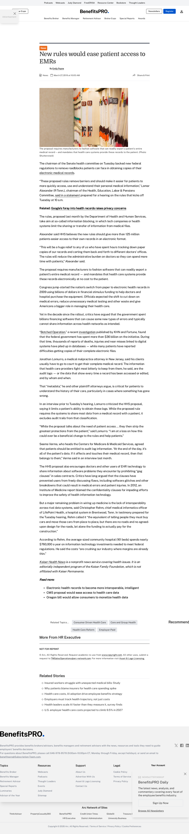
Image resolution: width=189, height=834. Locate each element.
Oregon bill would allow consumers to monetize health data (87, 597)
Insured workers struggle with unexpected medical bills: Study (82, 682)
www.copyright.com (112, 655)
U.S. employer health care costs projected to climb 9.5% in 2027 (83, 710)
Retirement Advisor (10, 781)
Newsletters (154, 11)
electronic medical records (56, 173)
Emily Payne (58, 68)
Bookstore (121, 3)
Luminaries (6, 790)
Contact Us (81, 786)
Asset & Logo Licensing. (132, 658)
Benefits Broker (8, 772)
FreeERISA (89, 3)
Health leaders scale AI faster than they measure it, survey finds (83, 704)
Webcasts (60, 3)
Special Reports (8, 786)
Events (41, 786)
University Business (117, 818)
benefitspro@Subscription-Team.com (20, 756)
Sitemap (42, 795)
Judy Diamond (74, 3)
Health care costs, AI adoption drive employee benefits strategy (83, 693)
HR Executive (69, 818)
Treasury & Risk (130, 814)
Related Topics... (59, 622)
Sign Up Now (161, 803)
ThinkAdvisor (15, 814)
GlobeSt (110, 814)
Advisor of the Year (10, 795)
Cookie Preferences (131, 826)
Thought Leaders (137, 3)
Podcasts (48, 3)
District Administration (91, 818)
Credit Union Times (89, 814)
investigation (87, 332)
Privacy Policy (114, 826)
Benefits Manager (9, 776)
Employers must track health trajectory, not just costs (77, 699)
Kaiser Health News (52, 562)
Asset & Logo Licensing (88, 781)
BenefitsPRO (65, 814)
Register (169, 11)
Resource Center (106, 3)
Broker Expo (20, 11)
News (43, 48)
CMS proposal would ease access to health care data (83, 592)
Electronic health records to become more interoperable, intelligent (93, 588)
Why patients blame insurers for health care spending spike (80, 688)
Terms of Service (98, 826)
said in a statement (67, 195)
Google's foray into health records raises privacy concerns (88, 208)
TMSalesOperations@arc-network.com (71, 658)
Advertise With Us (85, 776)
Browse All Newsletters (151, 810)
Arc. (67, 826)
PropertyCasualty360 (40, 814)
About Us (80, 772)
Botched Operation (53, 332)
